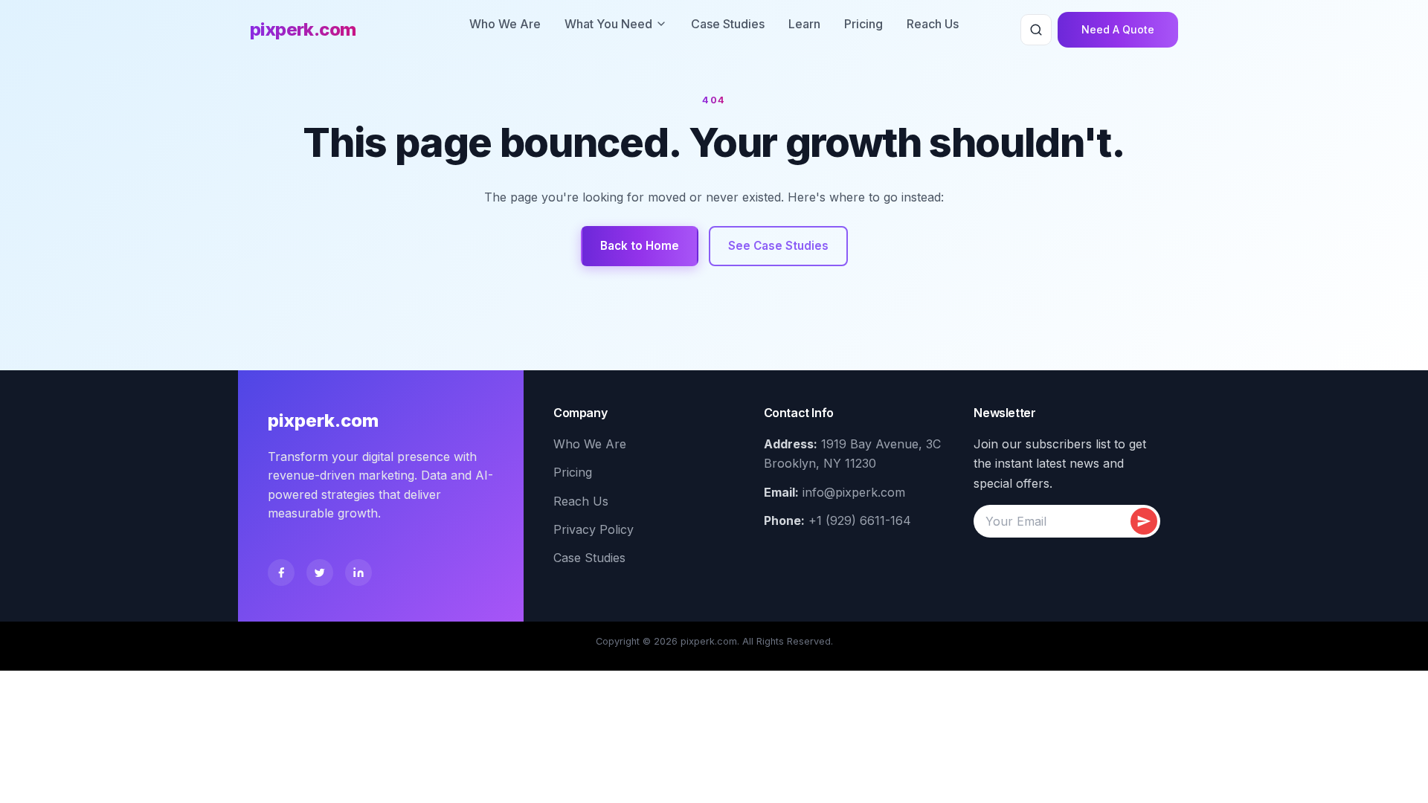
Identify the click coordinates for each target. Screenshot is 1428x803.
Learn (804, 23)
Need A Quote (1117, 29)
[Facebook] (281, 572)
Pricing (863, 23)
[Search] (1036, 29)
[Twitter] (319, 572)
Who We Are (505, 23)
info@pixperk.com (854, 492)
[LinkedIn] (358, 572)
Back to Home (639, 246)
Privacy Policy (593, 529)
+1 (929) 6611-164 (859, 520)
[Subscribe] (1143, 521)
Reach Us (933, 23)
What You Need (608, 23)
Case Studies (728, 23)
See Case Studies (778, 246)
